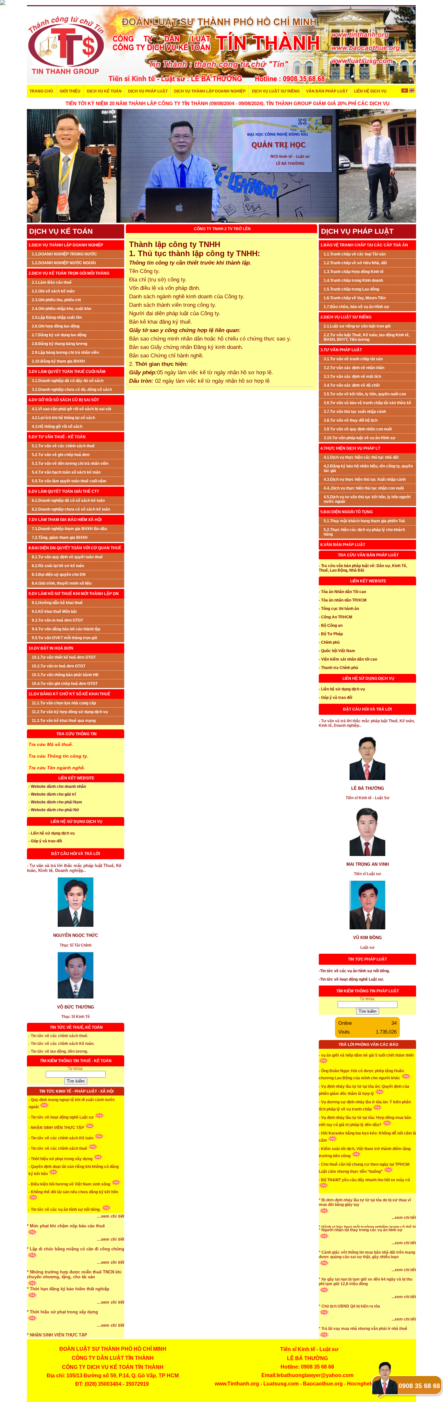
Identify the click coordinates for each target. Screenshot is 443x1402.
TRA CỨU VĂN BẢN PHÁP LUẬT (368, 555)
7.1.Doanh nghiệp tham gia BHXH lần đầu (69, 529)
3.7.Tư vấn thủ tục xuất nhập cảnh (355, 411)
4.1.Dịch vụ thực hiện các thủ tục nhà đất (361, 457)
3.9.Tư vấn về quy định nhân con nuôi (358, 429)
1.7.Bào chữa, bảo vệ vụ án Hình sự (356, 306)
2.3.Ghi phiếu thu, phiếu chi (56, 300)
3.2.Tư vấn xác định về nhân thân (354, 368)
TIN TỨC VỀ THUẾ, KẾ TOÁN (76, 1027)
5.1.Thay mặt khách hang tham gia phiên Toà (364, 521)
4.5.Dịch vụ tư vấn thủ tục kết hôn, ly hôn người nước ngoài (367, 499)
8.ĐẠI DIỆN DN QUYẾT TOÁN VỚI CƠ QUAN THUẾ (75, 548)
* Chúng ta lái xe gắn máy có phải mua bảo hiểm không (363, 1194)
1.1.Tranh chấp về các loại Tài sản (355, 254)
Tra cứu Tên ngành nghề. (57, 767)
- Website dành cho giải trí (52, 794)
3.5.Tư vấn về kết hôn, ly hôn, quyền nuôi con (365, 394)
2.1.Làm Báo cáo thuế (52, 282)
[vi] (404, 91)
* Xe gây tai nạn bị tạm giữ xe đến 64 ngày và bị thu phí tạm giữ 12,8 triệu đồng (365, 1300)
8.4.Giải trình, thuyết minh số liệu (61, 583)
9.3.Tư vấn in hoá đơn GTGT (57, 620)
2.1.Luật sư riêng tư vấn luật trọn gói (357, 326)
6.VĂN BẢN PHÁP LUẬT (342, 544)
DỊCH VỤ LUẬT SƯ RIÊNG (276, 91)
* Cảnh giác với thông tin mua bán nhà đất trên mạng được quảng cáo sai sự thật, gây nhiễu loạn (367, 1273)
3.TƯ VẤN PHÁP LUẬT (341, 350)
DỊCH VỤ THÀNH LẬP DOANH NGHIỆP (209, 91)
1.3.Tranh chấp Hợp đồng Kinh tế (354, 271)
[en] (411, 91)
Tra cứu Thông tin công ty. (58, 756)
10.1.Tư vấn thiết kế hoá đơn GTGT (64, 657)
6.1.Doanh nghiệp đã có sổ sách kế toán (68, 500)
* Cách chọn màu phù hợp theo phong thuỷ (70, 1221)
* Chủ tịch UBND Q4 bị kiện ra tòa (349, 1325)
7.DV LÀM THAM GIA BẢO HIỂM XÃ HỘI (65, 519)
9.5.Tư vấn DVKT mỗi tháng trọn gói (64, 638)
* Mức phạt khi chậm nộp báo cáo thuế (66, 1244)
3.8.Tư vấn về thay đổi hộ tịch (350, 420)
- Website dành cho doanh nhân (57, 786)
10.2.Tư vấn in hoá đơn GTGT (58, 666)
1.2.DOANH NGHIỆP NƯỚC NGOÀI (64, 263)
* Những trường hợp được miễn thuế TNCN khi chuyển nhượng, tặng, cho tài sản (74, 1293)
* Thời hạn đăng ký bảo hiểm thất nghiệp (68, 1307)
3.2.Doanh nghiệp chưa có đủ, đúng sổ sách (72, 389)
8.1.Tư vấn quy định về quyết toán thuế (67, 557)
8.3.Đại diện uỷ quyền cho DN (59, 574)
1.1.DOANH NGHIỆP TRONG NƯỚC (64, 254)
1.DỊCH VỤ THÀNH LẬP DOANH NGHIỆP (66, 245)
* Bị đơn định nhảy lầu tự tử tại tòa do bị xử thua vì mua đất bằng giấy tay (365, 1221)
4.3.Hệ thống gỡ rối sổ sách (57, 426)
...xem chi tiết (110, 1234)
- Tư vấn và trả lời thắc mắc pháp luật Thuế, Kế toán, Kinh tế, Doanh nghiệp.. (74, 868)
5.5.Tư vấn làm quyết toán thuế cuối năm (69, 481)
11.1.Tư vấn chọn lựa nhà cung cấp (64, 703)
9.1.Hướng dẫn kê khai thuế (57, 603)
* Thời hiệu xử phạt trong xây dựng (62, 1330)
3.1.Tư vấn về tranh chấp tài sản (353, 359)
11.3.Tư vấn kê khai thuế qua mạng (64, 720)
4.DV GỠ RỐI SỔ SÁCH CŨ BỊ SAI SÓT (64, 400)
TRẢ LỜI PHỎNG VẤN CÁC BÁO (368, 1044)
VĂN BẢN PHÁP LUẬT (327, 91)
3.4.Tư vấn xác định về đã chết (352, 385)
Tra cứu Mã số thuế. (51, 744)
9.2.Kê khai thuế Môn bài (54, 611)
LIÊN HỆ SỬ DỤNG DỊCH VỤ (76, 821)
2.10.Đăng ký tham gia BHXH (58, 361)
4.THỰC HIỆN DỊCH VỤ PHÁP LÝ (350, 448)
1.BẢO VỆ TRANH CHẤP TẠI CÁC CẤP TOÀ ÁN (364, 245)
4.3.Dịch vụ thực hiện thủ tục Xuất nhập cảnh (365, 479)
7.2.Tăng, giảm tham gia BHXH (60, 537)
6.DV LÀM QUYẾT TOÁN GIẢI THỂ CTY (64, 491)
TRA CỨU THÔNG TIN (76, 734)
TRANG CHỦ (41, 91)
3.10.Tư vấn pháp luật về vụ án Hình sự (359, 438)
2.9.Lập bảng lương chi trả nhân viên (65, 352)
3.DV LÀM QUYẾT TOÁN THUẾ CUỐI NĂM (67, 371)
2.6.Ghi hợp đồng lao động (55, 326)
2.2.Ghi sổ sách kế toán (53, 291)
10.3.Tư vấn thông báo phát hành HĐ (65, 675)
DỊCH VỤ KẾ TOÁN (104, 91)
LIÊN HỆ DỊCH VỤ (370, 91)
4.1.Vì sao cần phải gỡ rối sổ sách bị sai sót (71, 409)
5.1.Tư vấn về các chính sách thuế (63, 446)
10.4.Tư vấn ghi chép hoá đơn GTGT (65, 683)
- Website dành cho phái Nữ (54, 810)
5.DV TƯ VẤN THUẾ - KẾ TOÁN (57, 437)
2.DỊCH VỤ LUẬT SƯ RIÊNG (345, 317)
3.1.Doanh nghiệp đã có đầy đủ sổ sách (67, 380)
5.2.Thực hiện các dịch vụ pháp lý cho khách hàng (364, 532)
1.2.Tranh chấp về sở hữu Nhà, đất (355, 263)
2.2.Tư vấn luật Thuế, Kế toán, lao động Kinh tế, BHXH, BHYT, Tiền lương (367, 337)
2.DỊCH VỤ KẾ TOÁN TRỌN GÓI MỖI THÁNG (69, 273)
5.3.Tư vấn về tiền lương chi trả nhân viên (70, 463)
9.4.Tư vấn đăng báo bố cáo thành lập (66, 629)
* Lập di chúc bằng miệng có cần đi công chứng (75, 1267)
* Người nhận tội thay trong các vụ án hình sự (360, 1249)
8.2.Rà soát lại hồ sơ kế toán (58, 566)
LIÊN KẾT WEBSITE (76, 778)
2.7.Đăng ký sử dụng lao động (59, 335)
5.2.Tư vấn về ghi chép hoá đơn (61, 455)
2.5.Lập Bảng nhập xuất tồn (57, 317)
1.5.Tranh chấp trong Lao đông (351, 289)
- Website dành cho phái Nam (55, 802)
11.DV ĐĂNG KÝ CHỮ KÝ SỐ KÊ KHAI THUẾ (69, 694)
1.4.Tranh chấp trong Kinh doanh (353, 280)
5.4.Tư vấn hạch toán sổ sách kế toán (66, 472)
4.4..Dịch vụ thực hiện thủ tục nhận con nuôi (364, 488)
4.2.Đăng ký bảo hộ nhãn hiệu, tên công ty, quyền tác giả (368, 468)
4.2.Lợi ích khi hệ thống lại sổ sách (63, 418)
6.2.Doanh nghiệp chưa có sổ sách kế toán (71, 509)
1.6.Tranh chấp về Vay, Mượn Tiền (355, 298)
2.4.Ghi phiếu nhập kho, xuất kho (61, 308)
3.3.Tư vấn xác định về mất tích (352, 376)
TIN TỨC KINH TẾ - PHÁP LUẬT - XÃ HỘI (76, 1091)
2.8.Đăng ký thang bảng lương (59, 343)
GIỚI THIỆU (70, 91)
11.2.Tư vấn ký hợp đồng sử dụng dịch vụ (70, 712)
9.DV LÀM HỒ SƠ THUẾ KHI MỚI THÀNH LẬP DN (74, 593)
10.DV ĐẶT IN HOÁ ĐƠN (51, 648)
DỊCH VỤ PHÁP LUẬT (148, 91)
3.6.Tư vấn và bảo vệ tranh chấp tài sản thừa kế (367, 403)
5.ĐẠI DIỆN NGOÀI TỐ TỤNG (346, 512)
